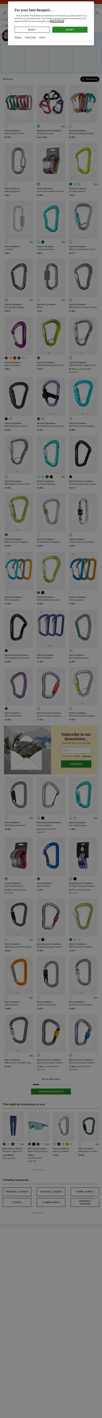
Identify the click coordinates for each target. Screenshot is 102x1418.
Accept (70, 29)
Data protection (57, 21)
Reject (32, 29)
